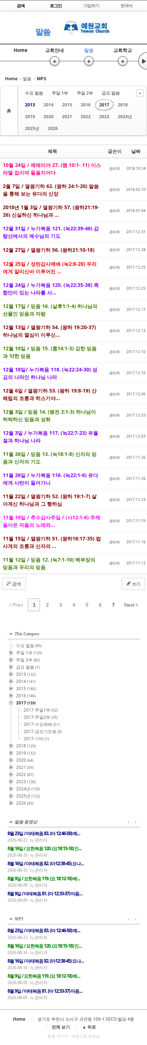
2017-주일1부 (41, 710)
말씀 (42, 31)
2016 (86, 105)
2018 (123, 105)
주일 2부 (85, 93)
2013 (30, 105)
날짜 (136, 151)
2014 (49, 105)
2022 (86, 117)
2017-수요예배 (42, 724)
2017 (104, 105)
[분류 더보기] (140, 93)
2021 (67, 117)
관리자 (114, 168)
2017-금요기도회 (43, 731)
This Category (27, 633)
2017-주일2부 (41, 717)
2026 (53, 128)
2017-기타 (36, 739)
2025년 (32, 128)
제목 (52, 151)
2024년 (125, 117)
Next (130, 605)
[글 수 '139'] (10, 110)
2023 (104, 117)
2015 (67, 105)
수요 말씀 (34, 93)
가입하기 (91, 6)
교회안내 (54, 50)
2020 (49, 117)
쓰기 (135, 584)
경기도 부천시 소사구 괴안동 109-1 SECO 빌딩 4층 (85, 1019)
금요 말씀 (111, 93)
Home (20, 50)
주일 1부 (60, 93)
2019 (30, 117)
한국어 (126, 6)
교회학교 (122, 50)
